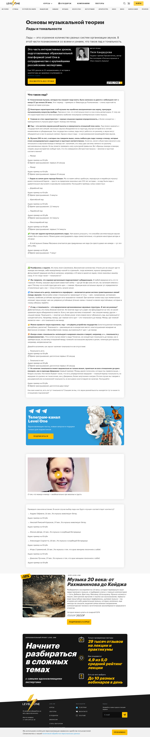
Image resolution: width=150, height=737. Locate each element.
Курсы (46, 3)
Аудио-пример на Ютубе (38, 160)
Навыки (55, 9)
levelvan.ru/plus (34, 75)
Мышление (44, 9)
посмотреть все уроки (42, 81)
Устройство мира (29, 9)
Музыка (65, 9)
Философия (133, 9)
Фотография (90, 9)
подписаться (40, 436)
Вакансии (53, 719)
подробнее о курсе (79, 622)
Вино (122, 9)
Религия (145, 9)
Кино (114, 9)
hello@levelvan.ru (30, 713)
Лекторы (99, 3)
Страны (15, 9)
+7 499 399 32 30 (29, 719)
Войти (138, 3)
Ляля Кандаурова (101, 52)
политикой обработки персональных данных (61, 733)
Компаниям (83, 3)
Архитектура (103, 9)
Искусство (76, 9)
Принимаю (120, 732)
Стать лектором (56, 723)
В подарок (66, 3)
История (5, 9)
